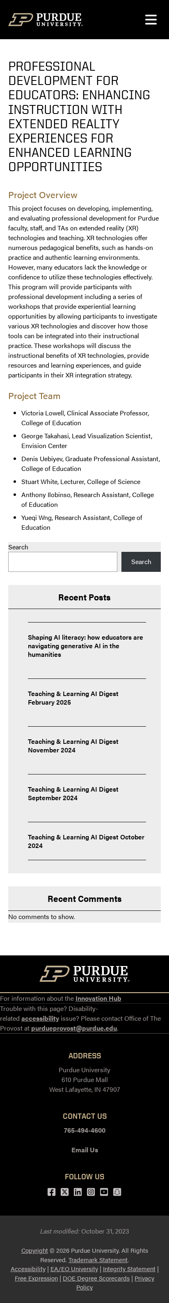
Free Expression (36, 1278)
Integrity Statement (129, 1268)
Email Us (84, 1149)
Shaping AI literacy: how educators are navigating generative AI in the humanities (85, 645)
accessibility (40, 1018)
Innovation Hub (98, 998)
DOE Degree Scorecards (96, 1278)
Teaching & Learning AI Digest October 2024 (86, 841)
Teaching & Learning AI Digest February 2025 (73, 698)
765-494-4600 (84, 1130)
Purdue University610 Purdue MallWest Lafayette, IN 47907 (84, 1079)
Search (18, 546)
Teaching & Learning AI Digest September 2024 (73, 793)
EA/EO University (74, 1268)
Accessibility (28, 1268)
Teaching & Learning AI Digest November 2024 (73, 745)
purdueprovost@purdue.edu (74, 1028)
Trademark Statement (98, 1259)
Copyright (34, 1250)
